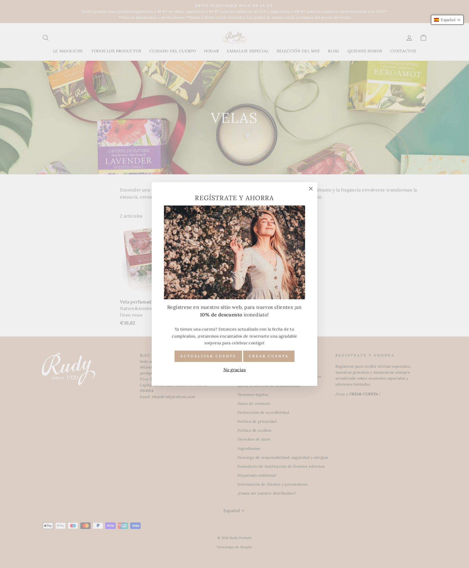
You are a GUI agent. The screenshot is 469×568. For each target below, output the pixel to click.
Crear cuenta (269, 356)
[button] (447, 19)
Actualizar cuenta (208, 356)
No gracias (234, 369)
